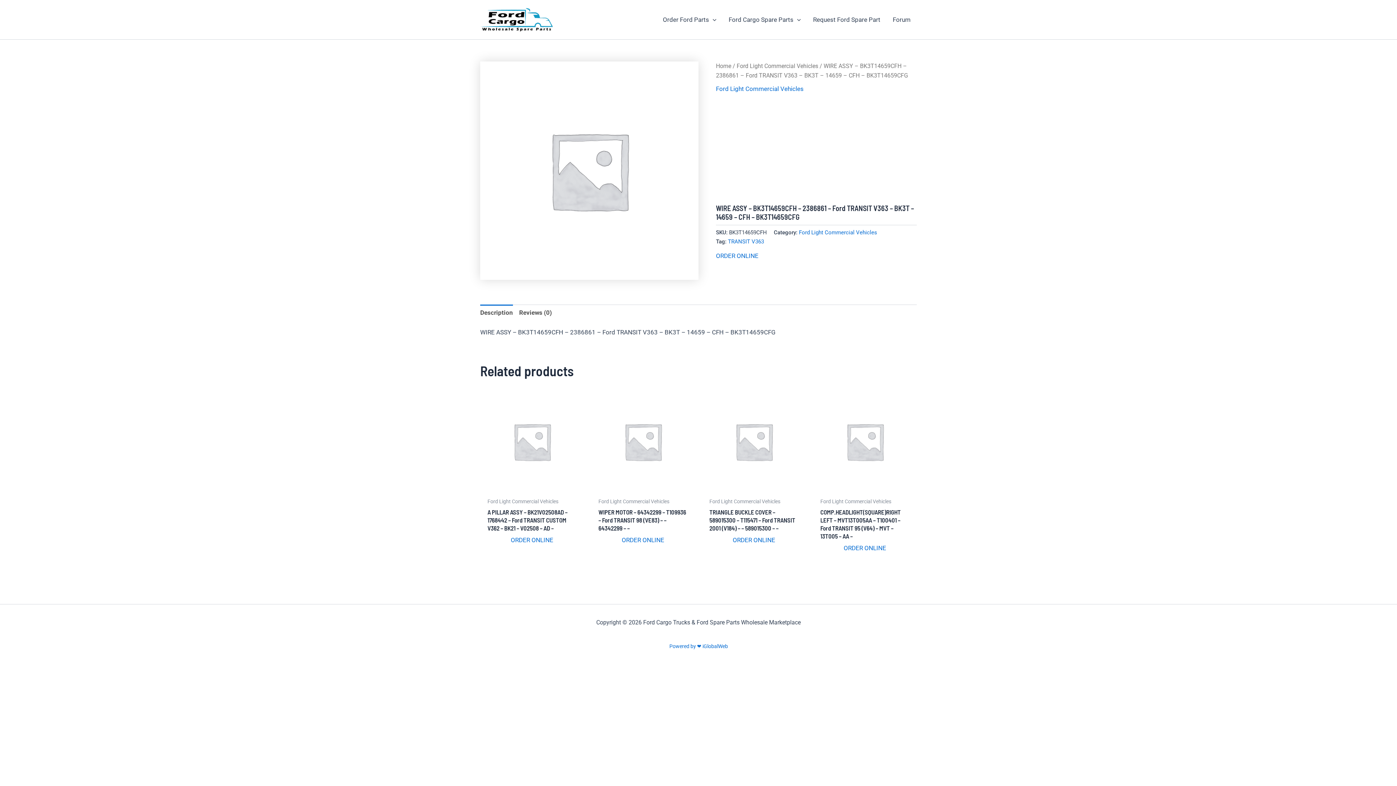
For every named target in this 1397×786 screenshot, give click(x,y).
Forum (902, 19)
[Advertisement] (816, 149)
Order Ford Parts (686, 19)
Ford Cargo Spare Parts (761, 19)
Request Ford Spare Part (846, 19)
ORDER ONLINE (737, 255)
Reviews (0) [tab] (535, 312)
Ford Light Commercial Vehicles (777, 66)
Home (723, 66)
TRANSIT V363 (746, 241)
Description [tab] (496, 312)
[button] (712, 19)
